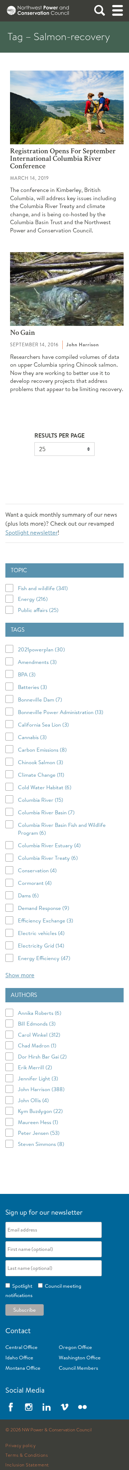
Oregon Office (75, 1347)
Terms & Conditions (26, 1455)
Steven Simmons (41, 1144)
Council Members (78, 1368)
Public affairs (38, 610)
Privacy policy (20, 1445)
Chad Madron (37, 1045)
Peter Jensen (38, 1133)
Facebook (10, 1407)
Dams (28, 895)
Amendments (37, 662)
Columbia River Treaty (48, 858)
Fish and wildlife (43, 588)
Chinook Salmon (40, 762)
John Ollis (33, 1100)
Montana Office (22, 1368)
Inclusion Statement (27, 1465)
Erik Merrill (35, 1067)
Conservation (37, 870)
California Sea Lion (43, 724)
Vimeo (64, 1407)
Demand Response (43, 908)
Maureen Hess (38, 1122)
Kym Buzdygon (40, 1111)
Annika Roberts (39, 1013)
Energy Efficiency (44, 958)
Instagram (28, 1407)
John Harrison (41, 1089)
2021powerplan (41, 649)
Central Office (21, 1347)
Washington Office (80, 1357)
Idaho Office (19, 1357)
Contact (18, 1330)
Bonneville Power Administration (60, 712)
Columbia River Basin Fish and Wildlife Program (62, 829)
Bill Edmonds (37, 1023)
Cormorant (35, 883)
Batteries (32, 687)
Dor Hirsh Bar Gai (42, 1056)
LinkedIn (46, 1407)
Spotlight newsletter (31, 532)
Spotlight (21, 1286)
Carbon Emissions (42, 749)
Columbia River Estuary (49, 845)
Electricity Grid (41, 945)
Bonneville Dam (40, 699)
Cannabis (32, 737)
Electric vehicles (41, 933)
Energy (33, 599)
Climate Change (41, 775)
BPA (26, 674)
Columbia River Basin (46, 812)
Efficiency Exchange (45, 920)
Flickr (82, 1407)
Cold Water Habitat (44, 787)
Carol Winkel (39, 1034)
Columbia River (40, 800)
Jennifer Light (38, 1078)
